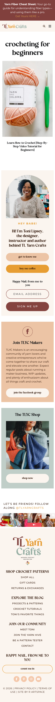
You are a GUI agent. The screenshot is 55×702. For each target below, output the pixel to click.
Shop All (27, 577)
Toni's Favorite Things (27, 614)
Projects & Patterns (27, 603)
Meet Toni (27, 629)
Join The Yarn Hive (27, 635)
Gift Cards (27, 582)
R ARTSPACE (37, 692)
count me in (27, 669)
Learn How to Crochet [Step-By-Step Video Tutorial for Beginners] (27, 147)
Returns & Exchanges (27, 588)
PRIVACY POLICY (25, 688)
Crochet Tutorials (27, 609)
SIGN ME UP (27, 306)
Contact (27, 645)
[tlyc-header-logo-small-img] (14, 25)
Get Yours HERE (25, 16)
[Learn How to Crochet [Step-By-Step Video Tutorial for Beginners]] (27, 99)
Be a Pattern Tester (28, 640)
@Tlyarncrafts (30, 508)
